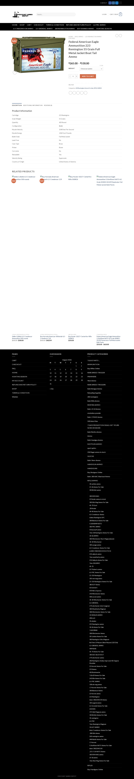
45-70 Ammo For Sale (96, 652)
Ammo (89, 436)
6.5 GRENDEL (93, 603)
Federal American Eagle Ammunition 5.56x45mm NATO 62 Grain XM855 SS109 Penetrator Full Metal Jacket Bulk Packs (108, 339)
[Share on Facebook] (70, 93)
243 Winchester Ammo (97, 594)
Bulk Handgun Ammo (95, 440)
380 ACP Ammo (94, 585)
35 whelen (92, 621)
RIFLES (90, 765)
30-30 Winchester (95, 542)
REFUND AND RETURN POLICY (78, 25)
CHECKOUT (39, 25)
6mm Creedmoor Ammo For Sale (100, 730)
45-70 (91, 566)
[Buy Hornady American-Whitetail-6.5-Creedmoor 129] (53, 254)
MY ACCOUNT (18, 381)
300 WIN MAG (94, 496)
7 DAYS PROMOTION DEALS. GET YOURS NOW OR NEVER (103, 426)
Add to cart (88, 76)
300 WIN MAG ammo (96, 754)
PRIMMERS (91, 377)
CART (29, 25)
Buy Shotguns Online (94, 472)
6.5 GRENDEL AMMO (44, 29)
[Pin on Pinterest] (82, 93)
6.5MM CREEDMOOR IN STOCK (100, 551)
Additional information (33, 105)
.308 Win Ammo (94, 733)
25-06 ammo (93, 758)
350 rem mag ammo (95, 578)
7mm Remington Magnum (97, 724)
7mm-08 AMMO (94, 563)
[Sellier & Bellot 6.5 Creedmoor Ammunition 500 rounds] (25, 254)
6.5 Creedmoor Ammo (96, 514)
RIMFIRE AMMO (93, 405)
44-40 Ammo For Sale (96, 511)
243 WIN (92, 709)
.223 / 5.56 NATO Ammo (97, 751)
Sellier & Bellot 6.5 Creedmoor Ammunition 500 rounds (22, 337)
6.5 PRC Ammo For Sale (97, 572)
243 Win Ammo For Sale (97, 678)
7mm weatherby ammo (96, 557)
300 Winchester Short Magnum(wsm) (101, 539)
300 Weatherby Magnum (97, 609)
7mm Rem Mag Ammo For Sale (99, 761)
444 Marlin (92, 649)
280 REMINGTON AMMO (65, 29)
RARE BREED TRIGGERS (96, 385)
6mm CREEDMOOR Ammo (98, 700)
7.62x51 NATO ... (93, 360)
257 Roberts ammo (95, 569)
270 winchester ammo (96, 658)
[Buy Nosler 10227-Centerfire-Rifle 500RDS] (81, 254)
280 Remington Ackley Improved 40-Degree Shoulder (104, 662)
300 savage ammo (95, 545)
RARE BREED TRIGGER (96, 373)
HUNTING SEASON (104, 29)
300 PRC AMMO (94, 527)
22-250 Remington (95, 575)
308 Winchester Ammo (97, 633)
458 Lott (92, 618)
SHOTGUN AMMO (94, 444)
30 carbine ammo (95, 484)
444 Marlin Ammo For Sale (98, 739)
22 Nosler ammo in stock (97, 499)
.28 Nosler (92, 508)
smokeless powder (94, 413)
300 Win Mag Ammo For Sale (98, 502)
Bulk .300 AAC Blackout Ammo (98, 476)
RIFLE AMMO (79, 36)
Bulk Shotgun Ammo (94, 389)
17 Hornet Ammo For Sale (98, 687)
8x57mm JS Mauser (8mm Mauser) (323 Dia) (103, 642)
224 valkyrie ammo (95, 554)
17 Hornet (92, 742)
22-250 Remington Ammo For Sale (100, 581)
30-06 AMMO (94, 536)
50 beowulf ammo (95, 530)
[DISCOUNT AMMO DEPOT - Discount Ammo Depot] (22, 14)
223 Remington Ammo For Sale (84, 88)
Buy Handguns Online (95, 769)
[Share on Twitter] (74, 93)
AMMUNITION (93, 364)
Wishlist (15, 397)
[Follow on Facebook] (110, 3)
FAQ (13, 368)
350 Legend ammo (95, 703)
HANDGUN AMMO (95, 464)
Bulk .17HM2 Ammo (94, 417)
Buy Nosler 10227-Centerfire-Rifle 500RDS (80, 337)
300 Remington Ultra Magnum (99, 639)
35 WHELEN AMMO (96, 615)
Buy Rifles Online (93, 368)
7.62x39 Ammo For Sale (97, 675)
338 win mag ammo (95, 684)
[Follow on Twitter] (116, 3)
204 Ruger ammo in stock (96, 452)
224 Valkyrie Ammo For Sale (98, 560)
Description (17, 105)
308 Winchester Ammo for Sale (99, 612)
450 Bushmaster (94, 672)
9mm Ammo (91, 381)
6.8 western (93, 588)
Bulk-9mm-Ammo (93, 460)
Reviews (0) (48, 105)
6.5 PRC (92, 721)
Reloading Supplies (94, 393)
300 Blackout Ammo (96, 690)
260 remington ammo (96, 736)
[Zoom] (15, 72)
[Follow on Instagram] (113, 3)
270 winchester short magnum (99, 606)
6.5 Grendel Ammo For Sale (98, 706)
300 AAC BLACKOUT (96, 655)
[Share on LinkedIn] (85, 93)
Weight (72, 68)
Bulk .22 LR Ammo (94, 409)
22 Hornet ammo (95, 694)
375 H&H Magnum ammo (97, 712)
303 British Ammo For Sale (98, 715)
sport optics (91, 448)
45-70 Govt (93, 505)
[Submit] (73, 14)
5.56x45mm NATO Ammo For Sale (100, 745)
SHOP (22, 25)
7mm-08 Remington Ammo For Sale (101, 533)
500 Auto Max (92, 421)
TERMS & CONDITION (55, 25)
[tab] (17, 105)
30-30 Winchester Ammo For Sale (100, 600)
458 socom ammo (95, 597)
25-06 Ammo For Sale (96, 487)
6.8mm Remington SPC (97, 517)
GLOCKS (90, 456)
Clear (101, 65)
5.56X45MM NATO (95, 524)
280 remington (92, 397)
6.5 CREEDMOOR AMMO (23, 29)
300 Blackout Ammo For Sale (98, 521)
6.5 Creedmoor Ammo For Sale (99, 548)
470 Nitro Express (95, 591)
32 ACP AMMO (94, 727)
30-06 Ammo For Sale (96, 627)
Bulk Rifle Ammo (93, 401)
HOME (14, 25)
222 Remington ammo (96, 624)
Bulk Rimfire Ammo (94, 432)
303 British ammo (95, 490)
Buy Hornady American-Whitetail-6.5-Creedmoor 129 (52, 337)
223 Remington (94, 697)
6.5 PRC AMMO (99, 25)
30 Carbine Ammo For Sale (98, 636)
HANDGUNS (92, 468)
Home (71, 36)
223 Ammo (93, 669)
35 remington (93, 718)
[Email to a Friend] (78, 93)
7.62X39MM (93, 630)
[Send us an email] (120, 3)
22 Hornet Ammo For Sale (98, 666)
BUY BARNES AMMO (85, 29)
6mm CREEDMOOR (95, 748)
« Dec (52, 389)
